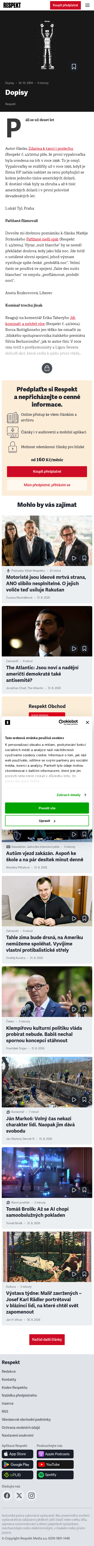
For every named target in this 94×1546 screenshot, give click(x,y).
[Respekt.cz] (12, 5)
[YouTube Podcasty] (55, 1464)
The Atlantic (35, 688)
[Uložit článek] (74, 67)
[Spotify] (55, 1475)
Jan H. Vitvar (14, 1320)
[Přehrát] (74, 558)
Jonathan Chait (16, 688)
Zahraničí (12, 661)
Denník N (29, 1139)
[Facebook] (7, 1499)
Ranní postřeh (20, 1202)
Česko (10, 1021)
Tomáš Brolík (14, 1223)
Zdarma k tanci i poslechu (50, 148)
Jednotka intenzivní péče (43, 847)
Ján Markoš (13, 1139)
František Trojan (16, 1048)
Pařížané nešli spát (42, 239)
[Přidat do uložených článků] (84, 558)
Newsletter (18, 847)
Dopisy (9, 83)
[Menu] (87, 5)
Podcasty (17, 571)
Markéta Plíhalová (18, 867)
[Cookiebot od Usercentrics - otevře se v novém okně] (59, 722)
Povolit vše (47, 808)
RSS (5, 1411)
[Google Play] (17, 1464)
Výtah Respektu (35, 571)
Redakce (9, 1371)
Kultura (11, 1287)
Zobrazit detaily (69, 795)
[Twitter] (19, 1499)
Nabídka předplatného (19, 1395)
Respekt (10, 104)
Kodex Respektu (14, 1388)
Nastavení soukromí (17, 1435)
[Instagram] (31, 1499)
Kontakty (9, 1379)
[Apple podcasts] (55, 1454)
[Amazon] (17, 1475)
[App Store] (17, 1454)
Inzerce (8, 1403)
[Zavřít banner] (87, 722)
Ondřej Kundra (15, 958)
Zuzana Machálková (19, 597)
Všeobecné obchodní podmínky (26, 1419)
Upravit (44, 821)
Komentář (17, 1112)
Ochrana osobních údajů (21, 1428)
